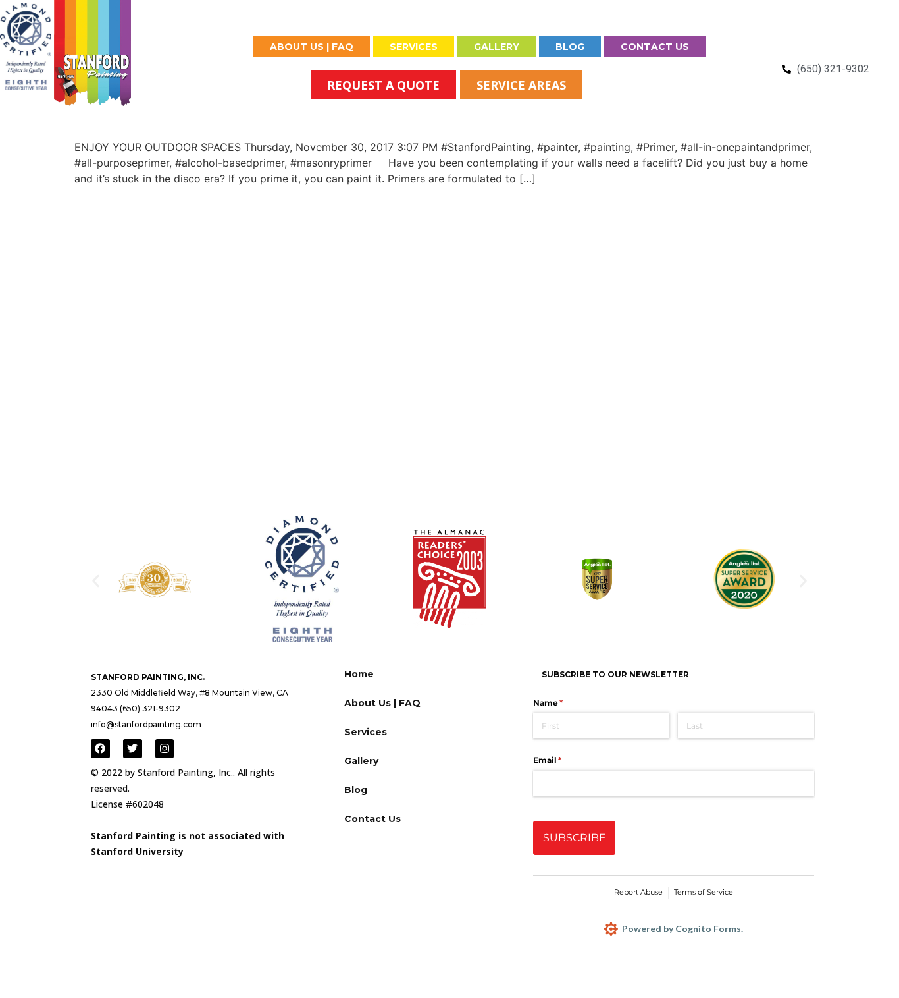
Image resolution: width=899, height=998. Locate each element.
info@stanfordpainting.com (146, 724)
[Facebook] (100, 748)
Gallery (496, 47)
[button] (96, 581)
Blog (569, 47)
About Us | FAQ (311, 47)
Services (414, 47)
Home (218, 47)
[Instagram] (164, 748)
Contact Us (655, 47)
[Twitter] (132, 748)
